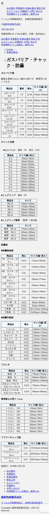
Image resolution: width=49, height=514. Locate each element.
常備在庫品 (30, 8)
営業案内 (20, 8)
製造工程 (40, 8)
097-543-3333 (7, 29)
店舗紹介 (24, 11)
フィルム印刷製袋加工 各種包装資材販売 (21, 503)
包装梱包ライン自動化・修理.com (23, 14)
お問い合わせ (35, 11)
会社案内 (11, 8)
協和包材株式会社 (11, 497)
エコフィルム (13, 11)
